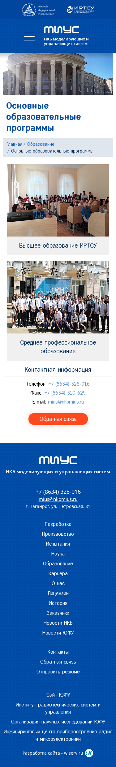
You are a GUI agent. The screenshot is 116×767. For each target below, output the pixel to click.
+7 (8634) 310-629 (65, 393)
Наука (58, 553)
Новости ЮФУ (58, 632)
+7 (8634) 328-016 (69, 384)
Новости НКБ (58, 623)
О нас (58, 583)
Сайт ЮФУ (58, 695)
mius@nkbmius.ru (66, 401)
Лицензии (58, 593)
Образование (58, 563)
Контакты (58, 652)
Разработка (58, 524)
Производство (58, 534)
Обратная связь (58, 419)
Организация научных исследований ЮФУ (58, 721)
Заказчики (58, 613)
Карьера (58, 573)
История (58, 603)
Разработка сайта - (53, 753)
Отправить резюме (58, 671)
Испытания (58, 544)
